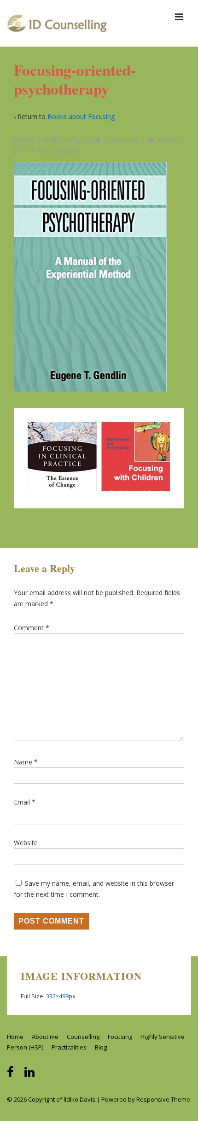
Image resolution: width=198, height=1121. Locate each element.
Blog (101, 1047)
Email (22, 802)
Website (26, 842)
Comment (31, 627)
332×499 (57, 996)
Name (23, 761)
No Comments (59, 151)
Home (15, 1036)
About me (45, 1036)
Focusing (120, 1036)
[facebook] (12, 1075)
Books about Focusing (81, 116)
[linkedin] (30, 1075)
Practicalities (69, 1047)
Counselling (83, 1036)
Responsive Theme (163, 1099)
